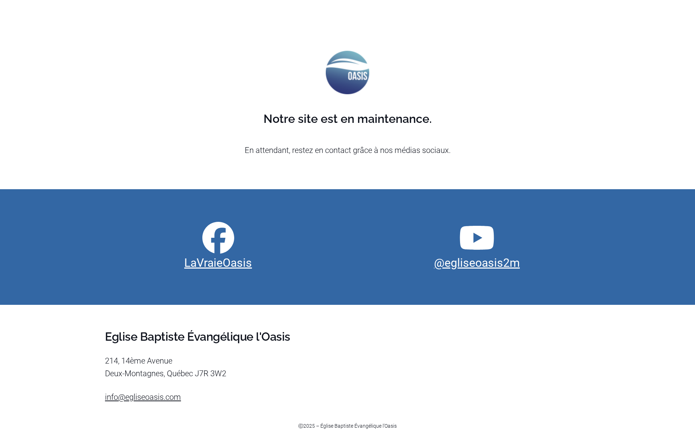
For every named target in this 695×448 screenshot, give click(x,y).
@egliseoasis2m (477, 263)
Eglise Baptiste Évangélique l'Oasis (197, 336)
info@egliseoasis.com (143, 397)
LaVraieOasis (218, 263)
